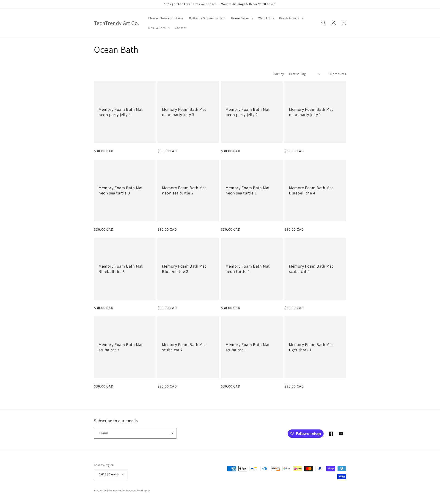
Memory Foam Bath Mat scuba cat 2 (184, 347)
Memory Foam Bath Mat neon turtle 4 (248, 268)
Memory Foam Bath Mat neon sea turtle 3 (121, 190)
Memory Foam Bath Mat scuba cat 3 (121, 347)
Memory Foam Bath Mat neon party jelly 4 (121, 112)
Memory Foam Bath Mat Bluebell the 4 (311, 190)
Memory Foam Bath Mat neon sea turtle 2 (184, 190)
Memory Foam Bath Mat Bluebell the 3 (121, 268)
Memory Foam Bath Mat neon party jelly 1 (311, 112)
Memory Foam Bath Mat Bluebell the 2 (184, 268)
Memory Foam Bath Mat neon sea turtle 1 (248, 190)
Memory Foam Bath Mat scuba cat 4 (311, 268)
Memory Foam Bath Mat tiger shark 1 (311, 347)
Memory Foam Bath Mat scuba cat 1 (248, 347)
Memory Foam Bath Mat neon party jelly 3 (184, 112)
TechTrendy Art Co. (114, 490)
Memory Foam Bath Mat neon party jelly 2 (248, 112)
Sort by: (279, 74)
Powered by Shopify (138, 490)
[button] (242, 18)
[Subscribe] (171, 433)
